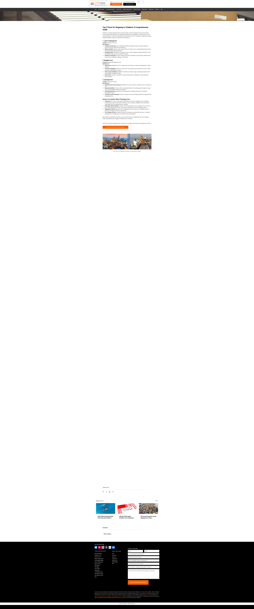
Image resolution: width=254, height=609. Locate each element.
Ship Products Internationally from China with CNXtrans (105, 517)
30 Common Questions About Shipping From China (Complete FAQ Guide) (148, 517)
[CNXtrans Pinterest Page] (103, 547)
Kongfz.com (119, 596)
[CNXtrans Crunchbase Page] (113, 547)
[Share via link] (113, 491)
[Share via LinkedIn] (109, 491)
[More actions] (151, 24)
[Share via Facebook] (103, 491)
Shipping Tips (106, 487)
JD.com (106, 596)
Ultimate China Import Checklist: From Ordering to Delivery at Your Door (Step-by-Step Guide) (126, 517)
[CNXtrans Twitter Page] (96, 547)
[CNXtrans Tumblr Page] (106, 547)
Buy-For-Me (148, 594)
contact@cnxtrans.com (117, 2)
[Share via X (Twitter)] (106, 491)
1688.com (102, 596)
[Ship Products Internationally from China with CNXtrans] (105, 508)
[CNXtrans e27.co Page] (110, 547)
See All (156, 500)
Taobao (96, 596)
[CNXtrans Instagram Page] (99, 547)
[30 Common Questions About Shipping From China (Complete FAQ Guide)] (148, 508)
